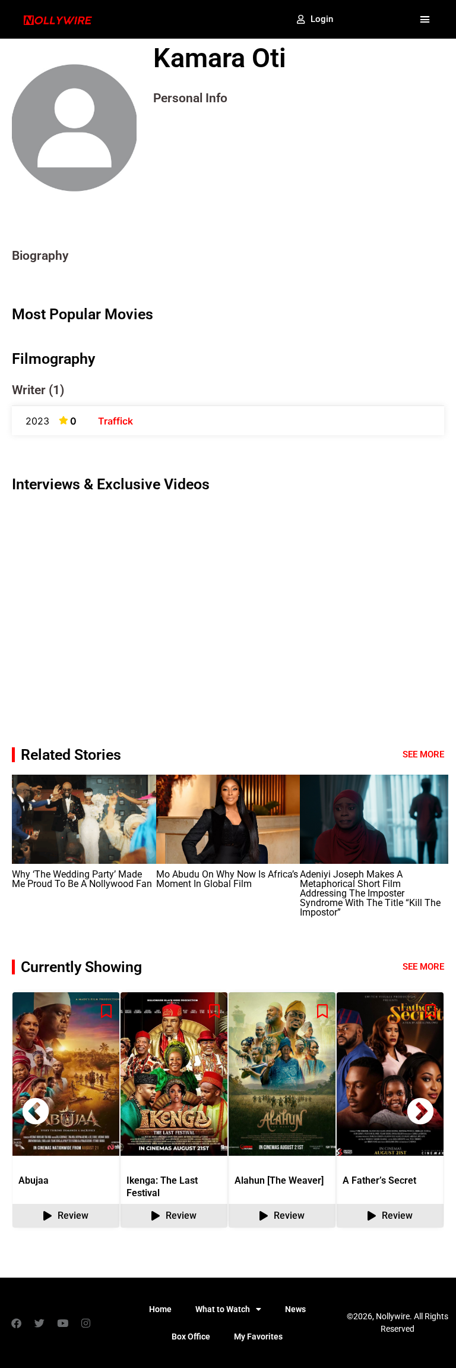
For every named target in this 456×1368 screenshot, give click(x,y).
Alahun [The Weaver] (279, 1180)
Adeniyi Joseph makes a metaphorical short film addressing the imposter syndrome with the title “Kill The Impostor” (370, 893)
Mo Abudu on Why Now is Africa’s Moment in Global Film (227, 879)
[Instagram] (85, 1323)
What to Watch (222, 1309)
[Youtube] (62, 1323)
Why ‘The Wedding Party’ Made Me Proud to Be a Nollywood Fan (82, 879)
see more (423, 966)
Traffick (115, 421)
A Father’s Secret (379, 1180)
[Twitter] (39, 1323)
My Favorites (258, 1336)
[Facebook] (16, 1323)
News (295, 1309)
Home (160, 1309)
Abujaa (33, 1180)
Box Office (191, 1336)
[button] (424, 19)
